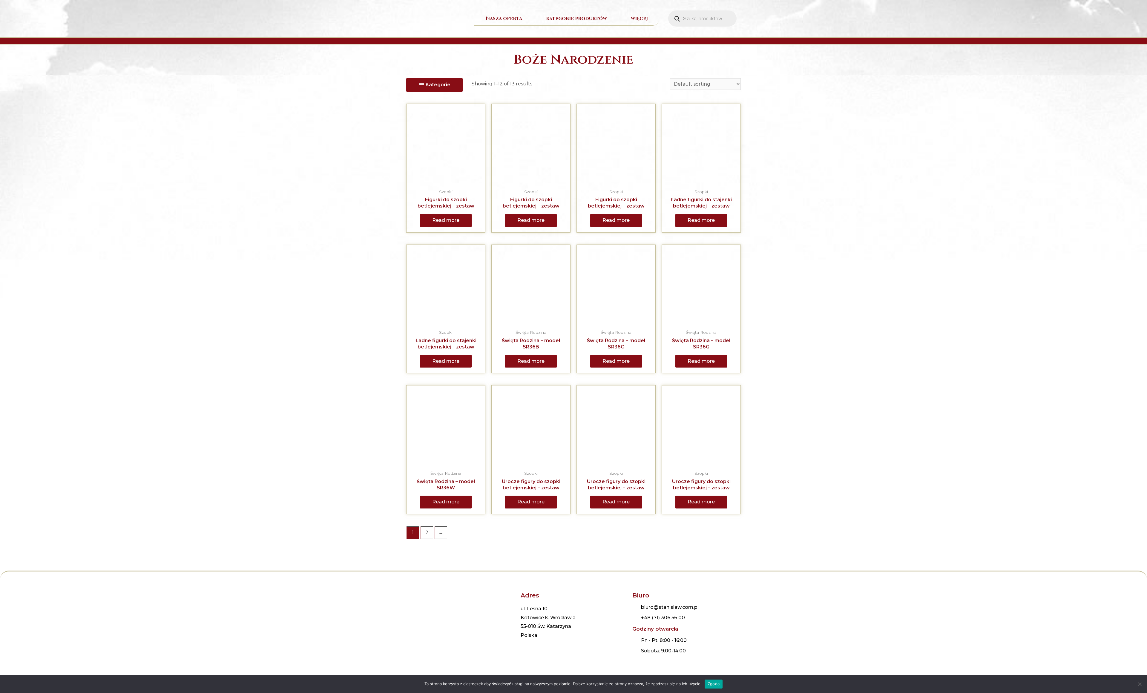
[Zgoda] (1140, 684)
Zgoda (714, 683)
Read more (445, 220)
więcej (639, 18)
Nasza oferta (504, 18)
